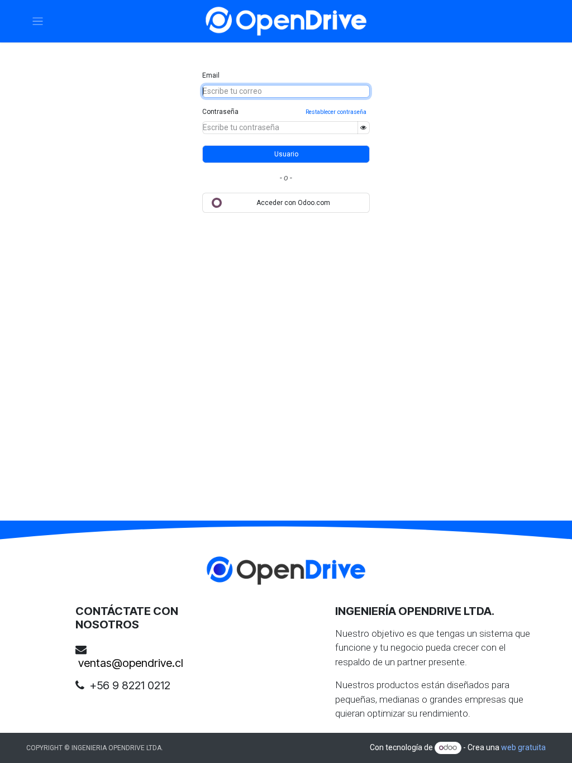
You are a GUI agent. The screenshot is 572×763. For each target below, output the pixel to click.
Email (211, 75)
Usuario (286, 154)
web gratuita (523, 747)
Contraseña (220, 112)
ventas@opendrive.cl (130, 663)
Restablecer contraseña (336, 112)
